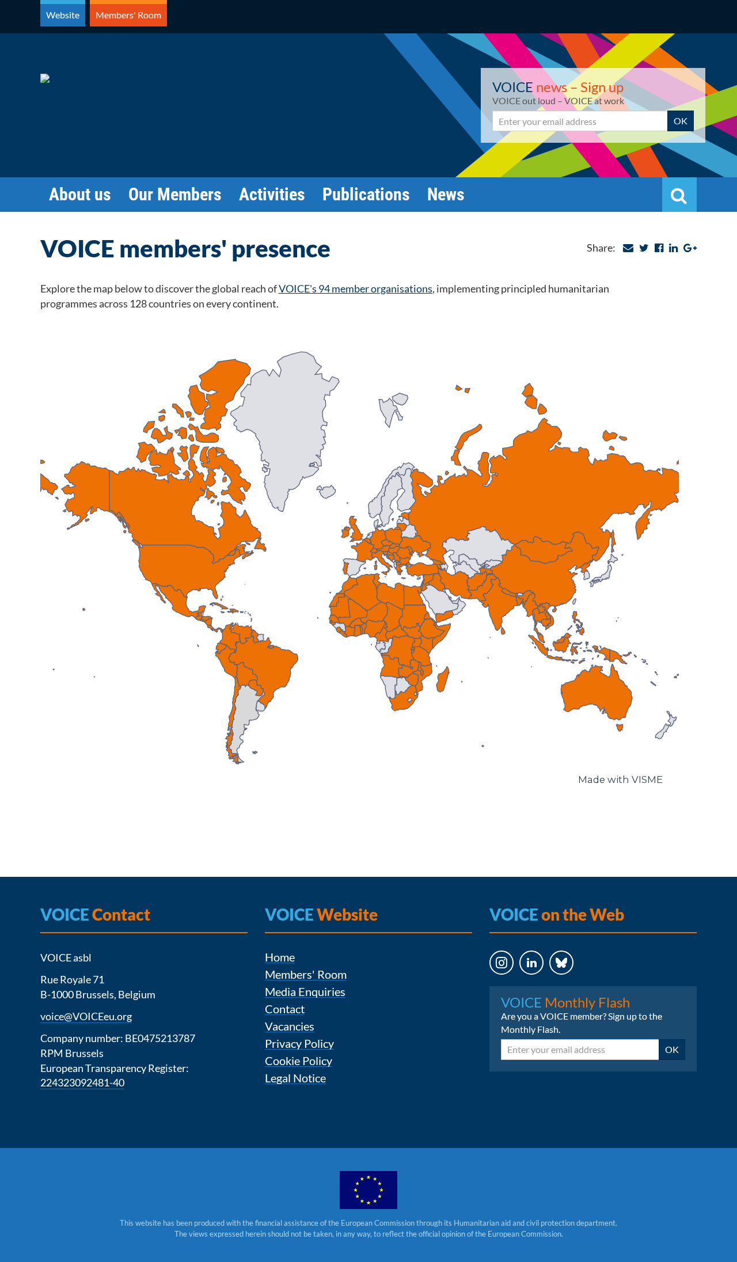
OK (680, 120)
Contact (285, 1009)
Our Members (175, 194)
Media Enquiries (305, 992)
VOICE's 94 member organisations (355, 288)
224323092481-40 (82, 1082)
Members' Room (128, 14)
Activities (272, 194)
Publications (366, 194)
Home (280, 957)
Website (62, 14)
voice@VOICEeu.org (86, 1016)
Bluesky (550, 985)
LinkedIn (521, 985)
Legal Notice (295, 1078)
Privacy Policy (299, 1043)
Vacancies (289, 1026)
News (446, 194)
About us (80, 194)
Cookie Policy (298, 1061)
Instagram (490, 985)
